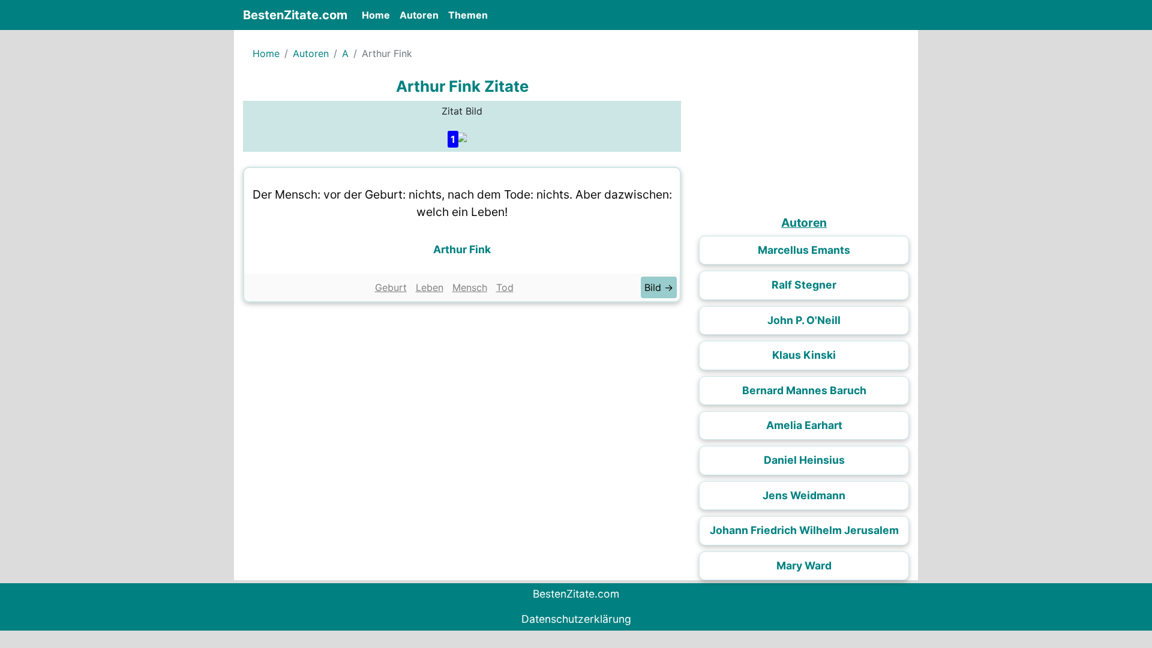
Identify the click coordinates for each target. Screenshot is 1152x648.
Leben (429, 287)
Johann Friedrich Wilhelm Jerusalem (804, 530)
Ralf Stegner (804, 284)
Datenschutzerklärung (576, 619)
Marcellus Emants (804, 250)
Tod (505, 287)
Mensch (469, 287)
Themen (468, 15)
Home (378, 14)
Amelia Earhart (804, 425)
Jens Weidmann (804, 495)
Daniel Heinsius (804, 460)
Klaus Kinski (804, 355)
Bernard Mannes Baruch (804, 390)
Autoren (419, 15)
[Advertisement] (462, 398)
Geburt (391, 287)
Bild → (658, 287)
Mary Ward (804, 565)
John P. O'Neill (804, 320)
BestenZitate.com (295, 15)
